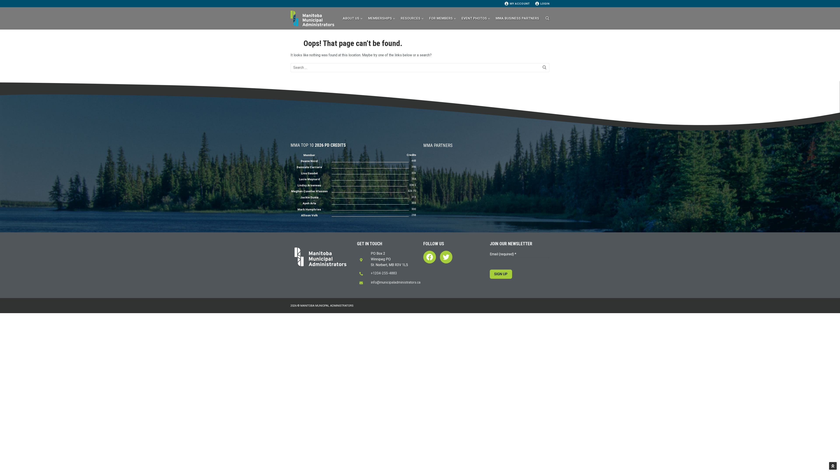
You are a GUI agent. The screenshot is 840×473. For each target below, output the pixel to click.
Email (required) (503, 254)
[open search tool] (548, 18)
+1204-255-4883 (384, 273)
